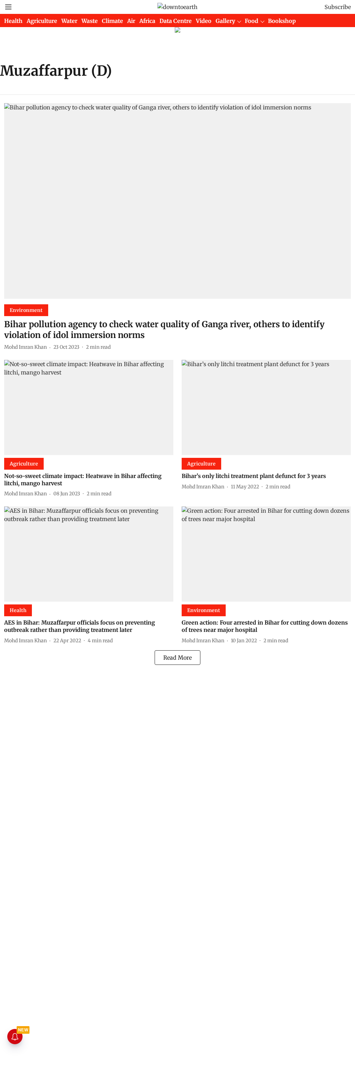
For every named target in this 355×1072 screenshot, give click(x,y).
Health (13, 20)
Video (203, 20)
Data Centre (175, 20)
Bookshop (282, 20)
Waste (89, 20)
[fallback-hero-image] (177, 201)
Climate (112, 20)
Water (69, 20)
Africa (147, 20)
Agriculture (42, 20)
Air (131, 20)
